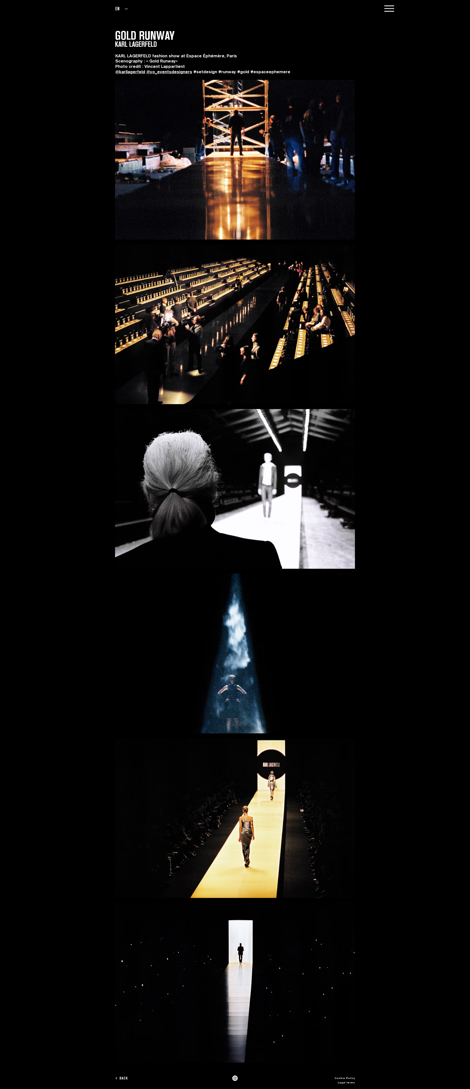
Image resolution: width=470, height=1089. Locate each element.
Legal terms (346, 1082)
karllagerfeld (132, 71)
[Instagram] (235, 1078)
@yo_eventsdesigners (169, 71)
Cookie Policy (345, 1078)
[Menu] (389, 8)
